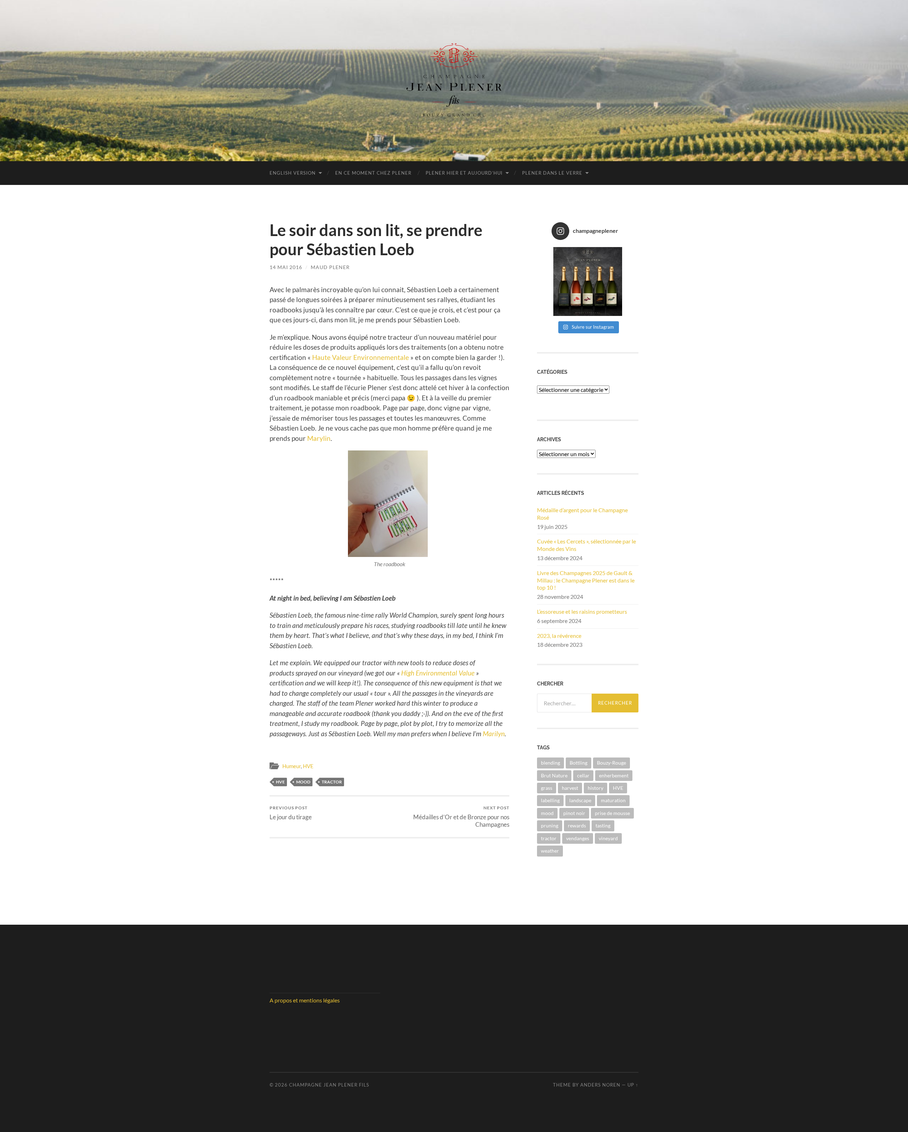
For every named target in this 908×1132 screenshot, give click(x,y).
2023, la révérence (559, 635)
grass (546, 788)
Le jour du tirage (291, 812)
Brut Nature (554, 775)
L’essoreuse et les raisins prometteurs (582, 611)
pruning (549, 825)
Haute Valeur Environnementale (360, 357)
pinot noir (574, 813)
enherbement (614, 775)
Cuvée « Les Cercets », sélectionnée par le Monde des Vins (586, 545)
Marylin (319, 438)
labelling (550, 800)
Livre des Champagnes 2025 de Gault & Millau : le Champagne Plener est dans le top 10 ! (586, 580)
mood (303, 781)
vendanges (577, 838)
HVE (308, 766)
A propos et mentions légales (305, 1000)
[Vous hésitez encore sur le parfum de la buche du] (587, 281)
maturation (613, 800)
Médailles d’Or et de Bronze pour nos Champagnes (461, 816)
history (595, 788)
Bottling (578, 763)
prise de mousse (612, 813)
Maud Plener (330, 267)
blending (550, 763)
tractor (332, 781)
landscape (580, 800)
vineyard (608, 838)
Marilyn (494, 733)
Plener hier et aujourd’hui (464, 173)
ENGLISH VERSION (293, 173)
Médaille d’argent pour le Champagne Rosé (582, 514)
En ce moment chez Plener (373, 173)
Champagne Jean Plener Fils (329, 1085)
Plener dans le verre (552, 173)
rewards (577, 825)
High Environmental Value (438, 673)
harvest (570, 788)
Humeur (291, 766)
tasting (603, 825)
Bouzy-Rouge (611, 763)
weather (550, 851)
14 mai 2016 (286, 267)
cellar (583, 775)
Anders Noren (600, 1085)
